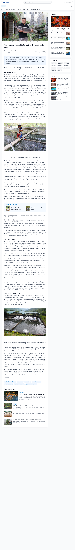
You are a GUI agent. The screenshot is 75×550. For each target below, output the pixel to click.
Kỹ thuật (59, 65)
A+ (37, 51)
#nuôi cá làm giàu (18, 384)
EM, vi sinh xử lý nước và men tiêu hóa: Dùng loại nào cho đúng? (58, 38)
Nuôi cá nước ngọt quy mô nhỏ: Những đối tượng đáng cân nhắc (57, 53)
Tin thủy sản (7, 9)
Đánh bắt (67, 63)
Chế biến (53, 65)
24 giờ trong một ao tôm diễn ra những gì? (57, 43)
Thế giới (13, 9)
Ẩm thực (59, 67)
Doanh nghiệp (66, 67)
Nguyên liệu (66, 65)
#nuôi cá (27, 381)
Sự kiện (32, 6)
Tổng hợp (54, 70)
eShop (20, 6)
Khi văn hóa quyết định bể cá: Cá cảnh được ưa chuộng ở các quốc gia (63, 79)
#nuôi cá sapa (8, 384)
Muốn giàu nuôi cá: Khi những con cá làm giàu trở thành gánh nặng (58, 48)
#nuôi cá (19, 381)
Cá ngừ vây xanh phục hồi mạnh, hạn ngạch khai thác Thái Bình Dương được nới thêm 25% (62, 93)
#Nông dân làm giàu (9, 381)
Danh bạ (38, 6)
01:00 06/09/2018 (10, 50)
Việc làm (15, 6)
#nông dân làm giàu (30, 384)
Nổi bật (4, 6)
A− (34, 51)
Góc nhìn (60, 70)
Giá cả (9, 6)
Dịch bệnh (60, 63)
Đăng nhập (68, 2)
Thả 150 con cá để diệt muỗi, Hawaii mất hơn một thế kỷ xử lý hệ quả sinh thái (58, 33)
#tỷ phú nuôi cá (36, 381)
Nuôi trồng (54, 63)
